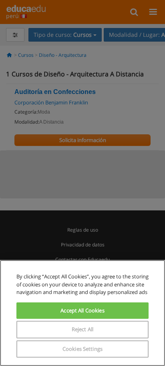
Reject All (82, 329)
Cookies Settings (82, 348)
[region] (82, 313)
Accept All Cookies (82, 310)
